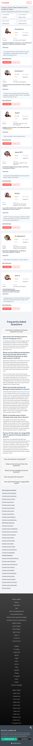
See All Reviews (6, 58)
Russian (16, 682)
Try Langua (16, 649)
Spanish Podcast (16, 623)
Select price (5, 23)
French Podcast (16, 626)
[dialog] (16, 735)
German (16, 664)
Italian (16, 667)
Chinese (16, 673)
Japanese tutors (16, 717)
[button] (5, 47)
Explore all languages (16, 685)
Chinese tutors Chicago (8, 546)
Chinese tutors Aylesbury (9, 534)
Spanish (16, 655)
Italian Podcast (16, 629)
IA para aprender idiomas (16, 614)
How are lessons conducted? (15, 459)
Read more (24, 736)
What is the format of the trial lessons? (16, 465)
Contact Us (16, 638)
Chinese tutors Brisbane (8, 517)
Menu (29, 2)
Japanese (16, 670)
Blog (16, 608)
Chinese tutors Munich (8, 567)
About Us (16, 635)
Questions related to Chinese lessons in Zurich (17, 331)
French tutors (16, 705)
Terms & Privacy (16, 641)
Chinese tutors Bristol (8, 514)
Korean (16, 679)
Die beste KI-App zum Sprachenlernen (16, 620)
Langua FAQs (16, 652)
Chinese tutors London (8, 505)
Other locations (6, 588)
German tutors (16, 708)
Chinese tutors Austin (8, 511)
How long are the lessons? (14, 477)
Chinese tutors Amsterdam (9, 585)
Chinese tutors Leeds (8, 537)
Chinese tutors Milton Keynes (10, 558)
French (16, 661)
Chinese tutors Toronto (8, 499)
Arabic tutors (16, 693)
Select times (22, 17)
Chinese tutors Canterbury (9, 549)
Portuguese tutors (16, 723)
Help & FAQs (16, 605)
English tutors (16, 702)
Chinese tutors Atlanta (8, 576)
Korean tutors (16, 720)
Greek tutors (16, 711)
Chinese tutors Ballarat (8, 552)
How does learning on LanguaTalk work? (16, 482)
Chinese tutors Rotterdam (9, 573)
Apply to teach (16, 632)
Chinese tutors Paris (7, 526)
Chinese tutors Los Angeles (9, 531)
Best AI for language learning (16, 611)
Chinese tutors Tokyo (8, 502)
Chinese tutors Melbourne (9, 520)
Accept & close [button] (9, 739)
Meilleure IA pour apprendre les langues (16, 617)
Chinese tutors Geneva (8, 540)
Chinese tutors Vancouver (9, 496)
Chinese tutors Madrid (8, 570)
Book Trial (16, 62)
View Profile (7, 62)
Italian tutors (16, 714)
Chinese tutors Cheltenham (9, 564)
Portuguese (17, 676)
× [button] (31, 728)
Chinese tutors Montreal (9, 561)
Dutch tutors (16, 699)
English (16, 658)
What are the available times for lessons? (16, 471)
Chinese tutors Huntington (9, 582)
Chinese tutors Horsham (8, 579)
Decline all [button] (25, 739)
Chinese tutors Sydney (8, 508)
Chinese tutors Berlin (8, 543)
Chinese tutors (16, 696)
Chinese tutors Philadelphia (9, 529)
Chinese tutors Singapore (9, 493)
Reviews (16, 602)
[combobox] (8, 17)
